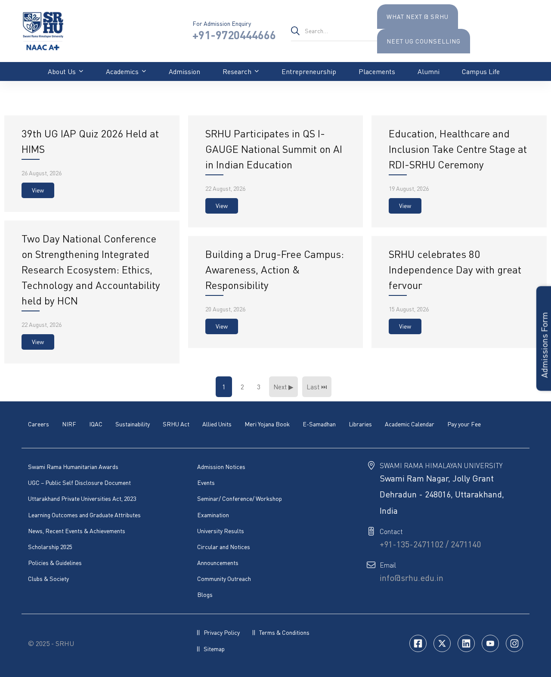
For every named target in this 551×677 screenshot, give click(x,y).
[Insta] (514, 643)
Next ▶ (283, 387)
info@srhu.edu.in (411, 577)
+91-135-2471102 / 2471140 (430, 544)
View (38, 190)
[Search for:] (334, 30)
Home (29, 94)
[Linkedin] (466, 643)
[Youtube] (490, 643)
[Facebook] (418, 643)
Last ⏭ (316, 387)
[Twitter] (442, 643)
